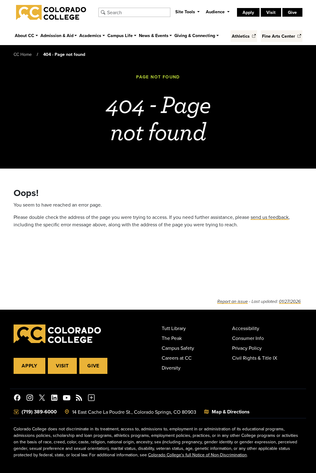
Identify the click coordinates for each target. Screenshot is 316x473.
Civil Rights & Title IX (254, 357)
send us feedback (270, 217)
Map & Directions (231, 411)
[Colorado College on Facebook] (17, 398)
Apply (29, 365)
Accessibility (245, 328)
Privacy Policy (247, 348)
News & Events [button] (153, 35)
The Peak (172, 338)
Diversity (171, 367)
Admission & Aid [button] (56, 35)
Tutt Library (174, 328)
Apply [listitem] (248, 12)
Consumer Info (248, 338)
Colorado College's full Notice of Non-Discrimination (197, 455)
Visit (62, 365)
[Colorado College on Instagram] (29, 398)
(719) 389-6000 (39, 411)
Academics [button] (90, 35)
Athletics (241, 36)
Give (93, 365)
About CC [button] (24, 35)
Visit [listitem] (271, 12)
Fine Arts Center (279, 36)
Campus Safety (178, 348)
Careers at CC (177, 357)
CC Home (23, 54)
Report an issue (232, 301)
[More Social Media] (91, 398)
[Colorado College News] (79, 398)
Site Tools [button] (185, 11)
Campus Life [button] (120, 35)
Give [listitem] (292, 12)
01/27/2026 (290, 301)
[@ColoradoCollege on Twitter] (42, 398)
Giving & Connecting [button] (194, 35)
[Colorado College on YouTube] (66, 398)
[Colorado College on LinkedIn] (54, 398)
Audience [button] (216, 11)
